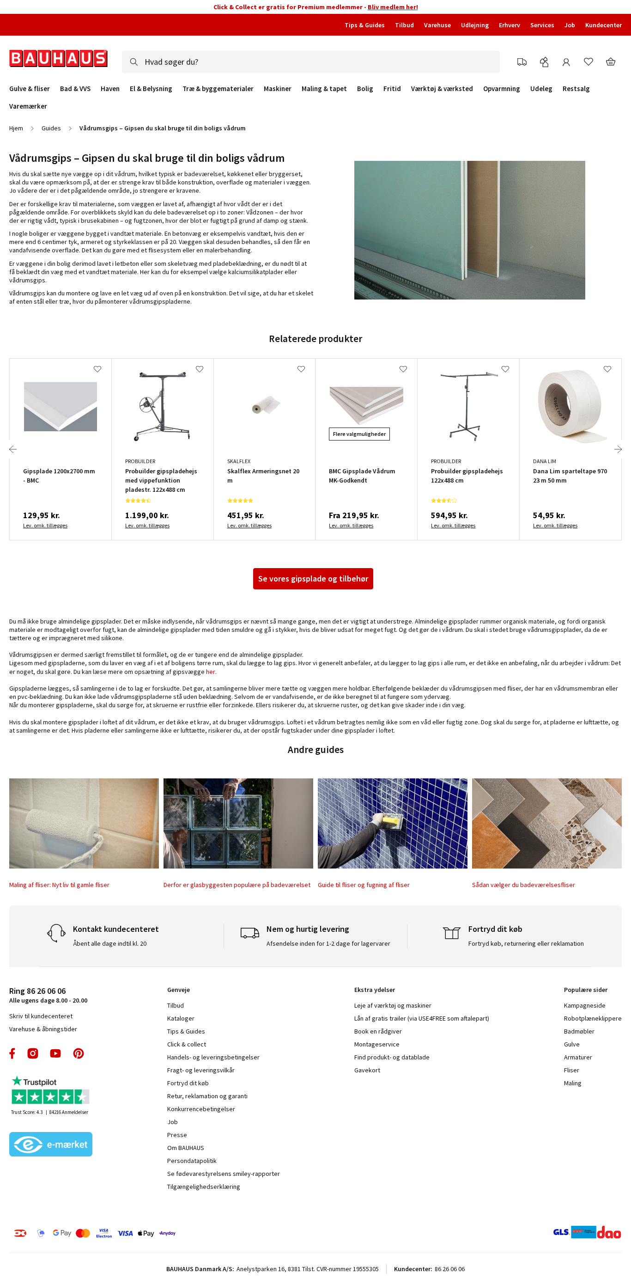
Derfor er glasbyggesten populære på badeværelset (237, 885)
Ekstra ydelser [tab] (374, 989)
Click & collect (186, 1044)
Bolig (365, 89)
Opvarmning (501, 89)
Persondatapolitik (192, 1160)
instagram (32, 1053)
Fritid (392, 89)
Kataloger (180, 1018)
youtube (55, 1053)
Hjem (16, 128)
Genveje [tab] (178, 989)
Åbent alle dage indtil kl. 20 (109, 943)
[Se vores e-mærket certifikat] (50, 1145)
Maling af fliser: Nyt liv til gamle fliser (59, 885)
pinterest (78, 1053)
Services (542, 25)
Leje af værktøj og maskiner (392, 1005)
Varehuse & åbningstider (43, 1029)
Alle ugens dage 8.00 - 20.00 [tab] (48, 994)
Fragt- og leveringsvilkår (201, 1070)
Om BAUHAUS (185, 1148)
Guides (51, 128)
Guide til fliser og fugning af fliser (364, 885)
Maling (573, 1083)
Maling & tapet (324, 89)
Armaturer (578, 1057)
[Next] (618, 449)
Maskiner (277, 89)
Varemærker (28, 106)
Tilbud (404, 25)
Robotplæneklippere (593, 1018)
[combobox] (311, 62)
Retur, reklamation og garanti (207, 1096)
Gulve (572, 1044)
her (210, 671)
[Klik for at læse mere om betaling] (147, 1233)
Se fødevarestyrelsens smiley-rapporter (223, 1173)
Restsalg (576, 89)
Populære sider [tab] (585, 989)
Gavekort (367, 1070)
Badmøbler (579, 1031)
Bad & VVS (75, 89)
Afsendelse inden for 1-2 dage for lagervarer (328, 943)
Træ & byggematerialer (218, 89)
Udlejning (475, 25)
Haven (110, 89)
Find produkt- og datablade (392, 1057)
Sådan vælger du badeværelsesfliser (523, 885)
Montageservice (377, 1044)
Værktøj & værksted (442, 89)
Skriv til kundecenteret (41, 1016)
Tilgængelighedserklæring (203, 1186)
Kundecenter (603, 25)
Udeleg (541, 89)
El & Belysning (151, 89)
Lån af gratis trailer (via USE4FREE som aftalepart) (421, 1018)
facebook (12, 1053)
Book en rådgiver (378, 1031)
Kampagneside (585, 1005)
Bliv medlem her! (393, 7)
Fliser (571, 1070)
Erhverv (509, 25)
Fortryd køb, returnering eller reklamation (526, 943)
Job (569, 25)
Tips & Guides (365, 25)
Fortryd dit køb (188, 1083)
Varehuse (437, 25)
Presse (177, 1135)
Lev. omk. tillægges (45, 525)
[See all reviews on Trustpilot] (50, 1091)
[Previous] (13, 449)
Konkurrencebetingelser (201, 1109)
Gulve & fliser (29, 89)
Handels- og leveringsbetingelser (213, 1057)
